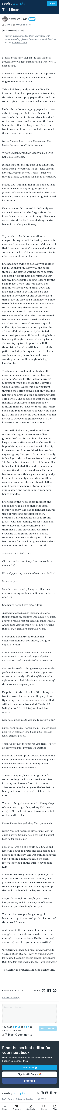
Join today (28, 1067)
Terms (11, 1099)
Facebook (28, 1081)
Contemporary (9, 31)
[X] (38, 1093)
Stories (44, 1109)
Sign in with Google (28, 1074)
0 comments (23, 24)
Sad (21, 31)
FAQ (4, 1099)
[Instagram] (42, 1093)
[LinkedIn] (46, 1093)
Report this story (10, 997)
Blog (55, 1109)
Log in (52, 3)
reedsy (13, 4)
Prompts (17, 1109)
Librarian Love (19, 42)
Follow (32, 19)
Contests (30, 1109)
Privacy (20, 1099)
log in (26, 1027)
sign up (16, 1027)
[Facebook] (51, 1093)
